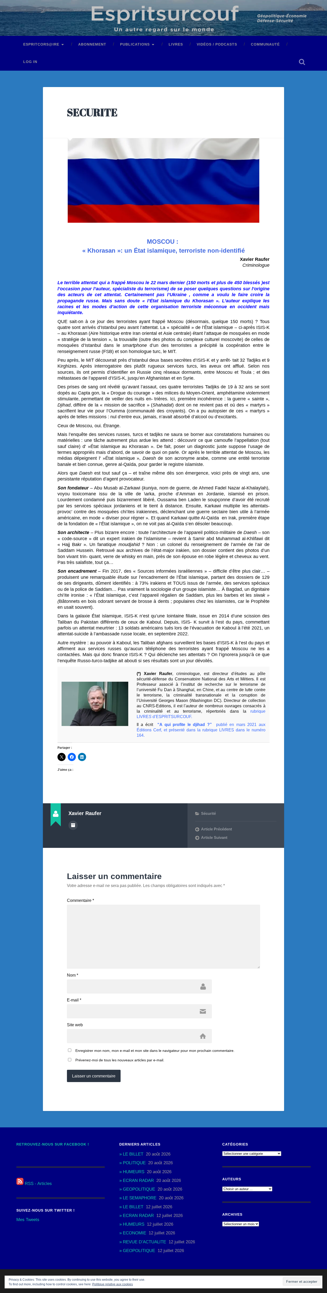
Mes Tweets (27, 1219)
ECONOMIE (134, 1233)
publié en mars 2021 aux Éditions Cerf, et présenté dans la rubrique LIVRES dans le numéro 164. (201, 730)
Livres (176, 44)
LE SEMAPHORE (139, 1197)
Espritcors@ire (41, 44)
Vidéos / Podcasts (217, 44)
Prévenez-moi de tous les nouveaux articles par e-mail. (119, 1060)
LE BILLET (133, 1154)
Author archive (73, 825)
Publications (135, 44)
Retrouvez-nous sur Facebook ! (52, 1144)
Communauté (265, 44)
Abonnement (92, 44)
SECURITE (92, 112)
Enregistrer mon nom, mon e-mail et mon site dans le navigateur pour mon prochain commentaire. (155, 1051)
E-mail (74, 1000)
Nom (72, 975)
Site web (75, 1025)
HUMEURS (133, 1171)
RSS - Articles (38, 1183)
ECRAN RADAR (138, 1180)
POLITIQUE (134, 1162)
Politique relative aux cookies (112, 1284)
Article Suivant (214, 837)
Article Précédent (216, 829)
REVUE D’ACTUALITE (144, 1241)
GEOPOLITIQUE (139, 1189)
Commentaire (80, 901)
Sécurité (208, 813)
